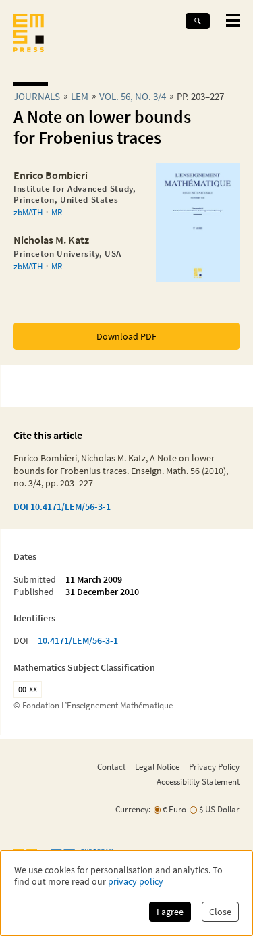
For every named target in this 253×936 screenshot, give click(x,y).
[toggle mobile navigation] (233, 20)
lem (79, 96)
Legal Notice (157, 766)
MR (56, 212)
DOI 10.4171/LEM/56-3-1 (62, 506)
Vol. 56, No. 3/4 (132, 96)
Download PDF (126, 336)
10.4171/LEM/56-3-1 (78, 640)
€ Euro (174, 809)
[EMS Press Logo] (28, 34)
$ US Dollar (219, 809)
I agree (170, 912)
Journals (36, 96)
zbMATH (28, 212)
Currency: (132, 809)
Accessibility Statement (198, 781)
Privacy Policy (214, 766)
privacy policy (135, 881)
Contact (111, 766)
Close (220, 912)
